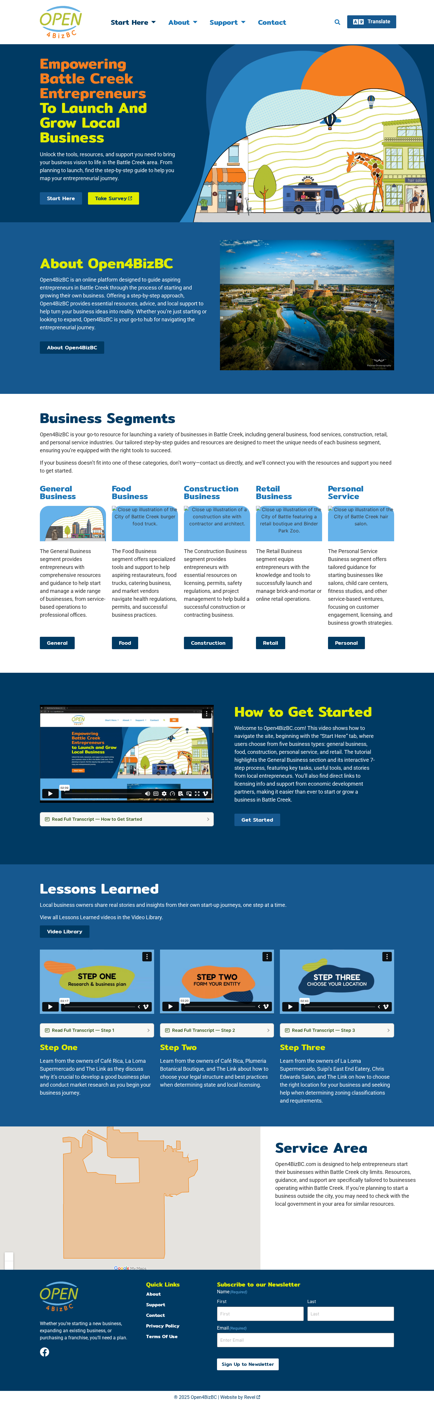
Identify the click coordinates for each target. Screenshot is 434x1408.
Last (311, 1301)
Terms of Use (162, 1336)
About (179, 22)
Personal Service (345, 492)
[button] (337, 22)
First (221, 1301)
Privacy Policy (163, 1326)
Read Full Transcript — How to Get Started (97, 819)
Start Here (129, 22)
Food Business (130, 492)
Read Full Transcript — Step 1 (83, 1030)
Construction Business (211, 492)
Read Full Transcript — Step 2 (203, 1030)
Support (224, 22)
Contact (272, 22)
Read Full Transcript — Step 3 (323, 1030)
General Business (58, 492)
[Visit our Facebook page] (44, 1352)
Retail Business (274, 492)
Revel (252, 1397)
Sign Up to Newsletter (248, 1364)
